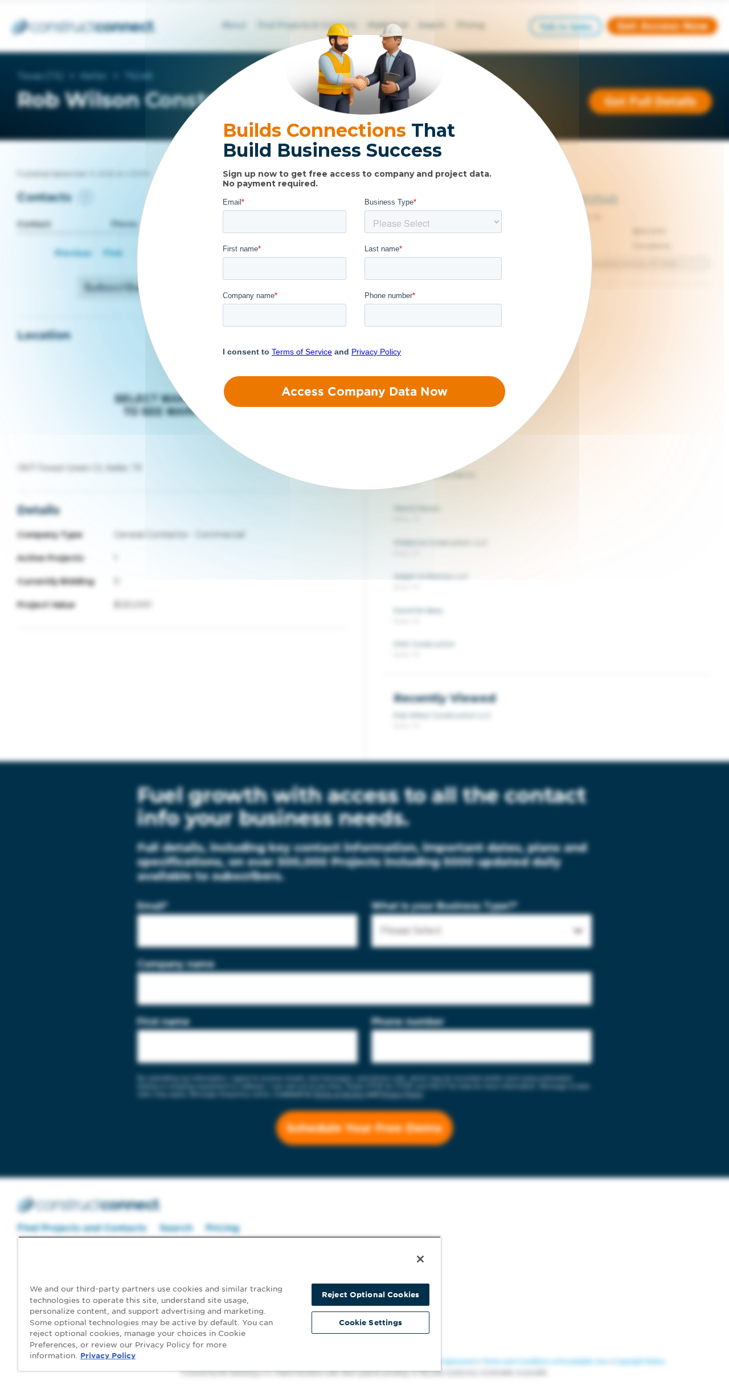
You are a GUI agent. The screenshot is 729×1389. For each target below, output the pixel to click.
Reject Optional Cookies (370, 1294)
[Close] (420, 1259)
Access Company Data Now (364, 391)
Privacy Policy (108, 1355)
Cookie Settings (371, 1322)
